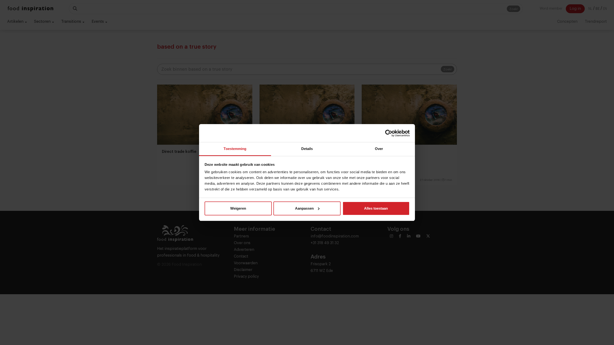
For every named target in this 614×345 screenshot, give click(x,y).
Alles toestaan (376, 208)
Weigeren (238, 208)
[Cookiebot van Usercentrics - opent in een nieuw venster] (389, 133)
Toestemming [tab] (235, 149)
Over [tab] (379, 149)
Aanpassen (304, 208)
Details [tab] (307, 149)
